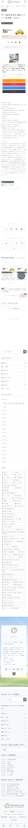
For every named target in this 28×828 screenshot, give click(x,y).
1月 (5, 407)
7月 (8, 403)
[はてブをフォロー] (16, 243)
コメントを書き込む (14, 308)
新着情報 (12, 811)
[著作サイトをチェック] (6, 243)
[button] (16, 42)
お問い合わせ (12, 817)
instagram (14, 819)
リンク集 (7, 814)
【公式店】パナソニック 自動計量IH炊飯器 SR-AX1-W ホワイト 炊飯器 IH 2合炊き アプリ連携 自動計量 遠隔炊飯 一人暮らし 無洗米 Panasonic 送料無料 (13, 68)
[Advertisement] (14, 204)
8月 (5, 403)
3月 (20, 403)
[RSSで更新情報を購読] (14, 248)
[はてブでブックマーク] (12, 42)
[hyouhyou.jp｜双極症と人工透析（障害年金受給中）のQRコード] (14, 674)
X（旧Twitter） (22, 817)
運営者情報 (4, 817)
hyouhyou (14, 636)
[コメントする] (19, 42)
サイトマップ (20, 811)
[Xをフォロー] (11, 243)
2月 (23, 403)
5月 (14, 403)
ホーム (6, 811)
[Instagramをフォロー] (21, 243)
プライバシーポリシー (17, 814)
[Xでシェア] (8, 42)
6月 (11, 403)
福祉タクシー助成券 (8, 182)
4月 (17, 403)
